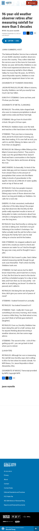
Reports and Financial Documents (14, 505)
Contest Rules (8, 488)
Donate (32, 3)
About (6, 479)
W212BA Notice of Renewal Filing (14, 501)
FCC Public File (8, 496)
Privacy (6, 475)
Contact (6, 484)
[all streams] (36, 528)
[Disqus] (19, 432)
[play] (3, 529)
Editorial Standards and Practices (14, 492)
